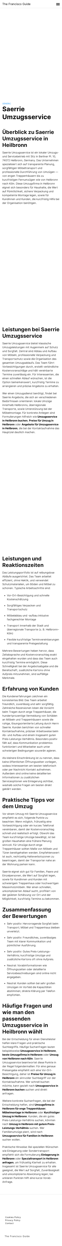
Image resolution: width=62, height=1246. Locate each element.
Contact (9, 1223)
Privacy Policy (12, 1220)
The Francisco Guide (16, 4)
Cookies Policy (13, 1217)
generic (6, 103)
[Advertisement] (31, 52)
